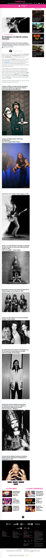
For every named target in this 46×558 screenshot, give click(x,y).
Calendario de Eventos (25, 3)
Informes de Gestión (4, 535)
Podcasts (20, 3)
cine (3, 511)
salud (27, 496)
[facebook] (2, 41)
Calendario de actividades (16, 533)
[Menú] (3, 2)
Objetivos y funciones (4, 533)
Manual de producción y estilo (6, 536)
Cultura (17, 3)
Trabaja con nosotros (15, 532)
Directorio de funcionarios (16, 536)
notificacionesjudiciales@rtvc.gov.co (38, 544)
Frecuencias (30, 3)
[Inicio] (20, 1)
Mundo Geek (14, 3)
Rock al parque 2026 (5, 496)
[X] (4, 41)
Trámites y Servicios (15, 535)
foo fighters (34, 16)
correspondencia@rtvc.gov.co (38, 535)
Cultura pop (27, 511)
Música (11, 3)
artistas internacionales (36, 51)
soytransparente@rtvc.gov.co (38, 546)
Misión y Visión (3, 532)
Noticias (9, 3)
